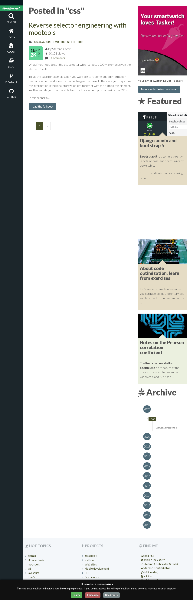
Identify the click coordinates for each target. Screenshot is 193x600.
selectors (77, 42)
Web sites (91, 564)
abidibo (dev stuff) (154, 560)
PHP (87, 573)
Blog (11, 66)
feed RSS (148, 555)
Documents (92, 577)
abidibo (147, 576)
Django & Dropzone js (166, 427)
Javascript (91, 555)
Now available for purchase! (159, 89)
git (29, 568)
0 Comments (57, 58)
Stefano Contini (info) (156, 568)
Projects (11, 81)
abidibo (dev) (150, 572)
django (32, 555)
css (35, 42)
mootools (62, 42)
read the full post (42, 106)
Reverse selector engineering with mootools (77, 28)
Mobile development (97, 568)
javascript (46, 42)
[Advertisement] (162, 212)
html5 (31, 577)
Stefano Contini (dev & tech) (160, 564)
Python (89, 560)
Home (11, 36)
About (11, 51)
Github (11, 96)
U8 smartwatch (37, 560)
